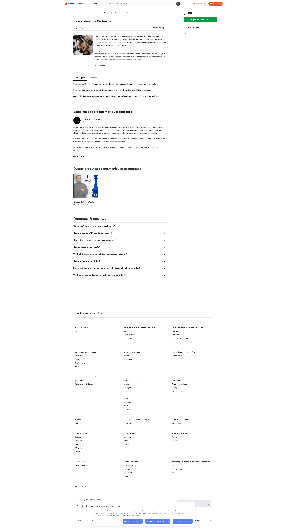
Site (173, 472)
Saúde (125, 476)
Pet (76, 331)
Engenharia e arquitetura (86, 377)
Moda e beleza (81, 433)
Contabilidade (177, 380)
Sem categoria (81, 486)
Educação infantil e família (183, 352)
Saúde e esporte (130, 462)
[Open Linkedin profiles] (87, 506)
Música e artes (129, 433)
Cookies (208, 520)
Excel (174, 465)
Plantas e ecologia (180, 433)
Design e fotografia (131, 352)
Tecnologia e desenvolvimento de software (191, 462)
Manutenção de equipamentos (136, 419)
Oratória (175, 342)
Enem (125, 391)
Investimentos (177, 391)
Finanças (175, 387)
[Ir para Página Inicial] (76, 3)
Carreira (175, 331)
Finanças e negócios (180, 377)
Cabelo (78, 437)
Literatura (127, 402)
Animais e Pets (81, 327)
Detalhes (93, 77)
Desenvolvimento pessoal (182, 338)
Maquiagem (79, 448)
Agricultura (176, 437)
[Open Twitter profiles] (82, 506)
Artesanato (128, 437)
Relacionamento (81, 465)
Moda (77, 451)
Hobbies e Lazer (82, 419)
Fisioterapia (128, 472)
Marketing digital (178, 423)
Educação (127, 387)
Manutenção (128, 423)
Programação (177, 469)
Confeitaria (79, 356)
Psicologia (127, 409)
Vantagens (80, 77)
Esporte (126, 469)
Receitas (78, 366)
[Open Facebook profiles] (77, 506)
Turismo (78, 423)
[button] (117, 226)
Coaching (175, 334)
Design (126, 356)
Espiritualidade (129, 334)
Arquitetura (79, 380)
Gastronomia (80, 363)
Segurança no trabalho (84, 384)
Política (126, 405)
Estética (78, 440)
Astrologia (127, 331)
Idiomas (126, 395)
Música (126, 444)
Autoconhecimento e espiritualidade (139, 327)
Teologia (126, 342)
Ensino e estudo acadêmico (135, 377)
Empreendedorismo (179, 384)
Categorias (94, 3)
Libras (125, 398)
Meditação (127, 338)
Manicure (78, 444)
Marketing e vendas (180, 419)
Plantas (175, 440)
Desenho (126, 440)
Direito (126, 384)
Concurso (126, 380)
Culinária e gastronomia (85, 352)
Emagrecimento (129, 465)
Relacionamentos (82, 462)
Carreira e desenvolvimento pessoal (187, 327)
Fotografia (127, 359)
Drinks (77, 359)
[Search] (178, 4)
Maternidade (177, 356)
